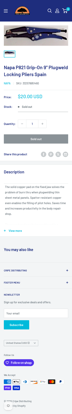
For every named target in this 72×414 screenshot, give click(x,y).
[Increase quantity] (42, 124)
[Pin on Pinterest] (51, 154)
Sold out (36, 139)
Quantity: (10, 124)
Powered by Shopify (15, 405)
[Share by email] (65, 154)
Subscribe (16, 325)
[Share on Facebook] (43, 154)
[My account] (57, 11)
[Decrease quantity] (22, 124)
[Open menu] (6, 10)
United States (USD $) (18, 342)
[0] (65, 10)
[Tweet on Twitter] (58, 154)
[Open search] (50, 11)
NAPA (7, 83)
